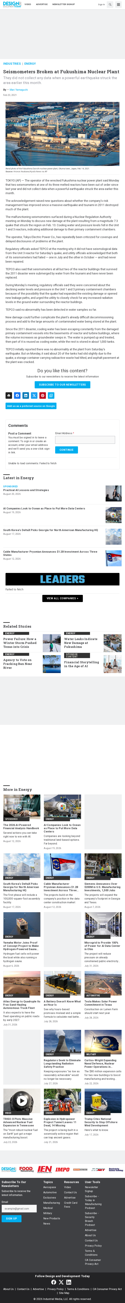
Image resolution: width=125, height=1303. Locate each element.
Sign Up (11, 1218)
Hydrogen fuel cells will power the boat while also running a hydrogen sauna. (21, 957)
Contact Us (23, 1289)
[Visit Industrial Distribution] (80, 1169)
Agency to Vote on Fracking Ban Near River (17, 664)
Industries (12, 63)
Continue (67, 449)
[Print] (9, 395)
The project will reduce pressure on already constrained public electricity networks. (101, 957)
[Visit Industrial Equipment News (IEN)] (44, 1169)
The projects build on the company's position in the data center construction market (61, 898)
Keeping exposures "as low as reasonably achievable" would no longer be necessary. (62, 1075)
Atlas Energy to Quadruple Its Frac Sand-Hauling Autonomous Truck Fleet (21, 1005)
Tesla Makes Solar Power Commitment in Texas (100, 1003)
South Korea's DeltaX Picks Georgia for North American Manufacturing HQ (50, 530)
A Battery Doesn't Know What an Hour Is (62, 1003)
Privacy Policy (55, 1289)
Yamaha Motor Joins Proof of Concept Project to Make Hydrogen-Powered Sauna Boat (21, 946)
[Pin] (42, 395)
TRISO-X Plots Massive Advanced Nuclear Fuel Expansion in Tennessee (18, 1122)
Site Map (64, 1293)
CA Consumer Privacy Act (107, 1289)
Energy (30, 63)
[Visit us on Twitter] (61, 1282)
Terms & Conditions (78, 1289)
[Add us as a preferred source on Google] (51, 395)
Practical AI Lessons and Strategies (26, 490)
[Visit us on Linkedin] (68, 1282)
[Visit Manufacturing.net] (98, 1169)
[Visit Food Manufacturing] (27, 1169)
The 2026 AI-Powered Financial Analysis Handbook (21, 826)
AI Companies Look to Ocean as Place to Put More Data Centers (44, 508)
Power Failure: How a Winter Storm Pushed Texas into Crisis (20, 643)
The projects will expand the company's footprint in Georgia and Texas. (102, 898)
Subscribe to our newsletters (62, 384)
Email (5, 1202)
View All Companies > (62, 598)
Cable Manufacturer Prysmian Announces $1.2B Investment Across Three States (50, 553)
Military (91, 1054)
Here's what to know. (96, 1130)
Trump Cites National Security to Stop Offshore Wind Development (101, 1122)
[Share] (17, 395)
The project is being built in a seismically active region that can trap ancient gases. (61, 1133)
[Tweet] (34, 395)
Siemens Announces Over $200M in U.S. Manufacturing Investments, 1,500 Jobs (102, 887)
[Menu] (118, 4)
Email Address (64, 433)
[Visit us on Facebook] (53, 1282)
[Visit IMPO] (62, 1169)
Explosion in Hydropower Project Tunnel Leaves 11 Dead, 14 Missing (60, 1122)
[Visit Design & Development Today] (9, 1169)
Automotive (93, 995)
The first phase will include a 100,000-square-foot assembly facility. (21, 898)
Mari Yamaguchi (19, 89)
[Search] (110, 4)
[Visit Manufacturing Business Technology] (116, 1169)
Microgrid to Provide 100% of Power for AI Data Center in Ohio (102, 946)
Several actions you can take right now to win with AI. (20, 834)
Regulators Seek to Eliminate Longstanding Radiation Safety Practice (62, 1063)
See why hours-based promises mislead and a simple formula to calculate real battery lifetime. (62, 1013)
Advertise (38, 1289)
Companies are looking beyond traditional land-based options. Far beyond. (62, 840)
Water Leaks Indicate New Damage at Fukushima (80, 643)
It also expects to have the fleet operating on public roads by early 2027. (21, 1016)
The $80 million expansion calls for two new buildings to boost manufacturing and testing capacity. (103, 1075)
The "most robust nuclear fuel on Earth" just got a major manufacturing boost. (20, 1133)
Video (8, 1113)
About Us (8, 1289)
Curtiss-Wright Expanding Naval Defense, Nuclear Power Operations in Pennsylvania (100, 1064)
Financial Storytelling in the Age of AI (81, 664)
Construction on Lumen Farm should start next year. (101, 1011)
